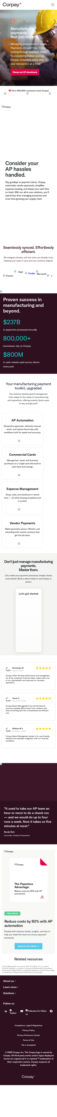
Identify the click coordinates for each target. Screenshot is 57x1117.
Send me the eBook (27, 946)
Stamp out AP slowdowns (25, 72)
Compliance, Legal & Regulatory (28, 1025)
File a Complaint (28, 1045)
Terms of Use (28, 1040)
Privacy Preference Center (28, 1035)
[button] (28, 981)
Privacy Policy (28, 1030)
